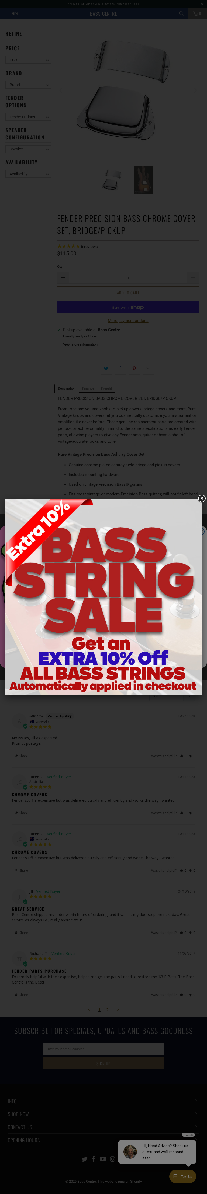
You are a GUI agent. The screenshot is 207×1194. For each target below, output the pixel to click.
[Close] (201, 499)
